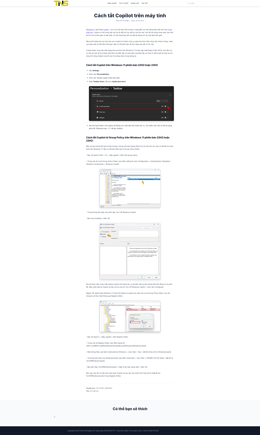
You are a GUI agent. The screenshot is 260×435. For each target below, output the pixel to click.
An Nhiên (126, 20)
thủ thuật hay (94, 391)
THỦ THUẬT (123, 3)
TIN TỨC (144, 3)
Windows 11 (90, 30)
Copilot (106, 30)
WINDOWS (108, 388)
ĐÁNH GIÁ (135, 3)
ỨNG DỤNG (112, 3)
